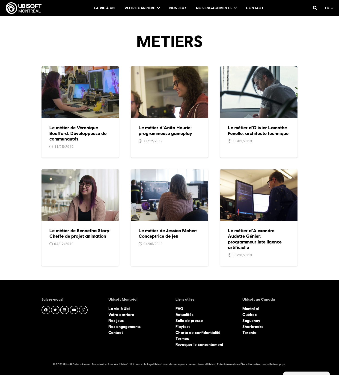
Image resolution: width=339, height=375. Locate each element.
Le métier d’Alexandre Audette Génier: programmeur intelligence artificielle (255, 239)
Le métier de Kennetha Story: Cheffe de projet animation (80, 233)
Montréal (250, 308)
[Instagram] (83, 310)
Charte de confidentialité (197, 332)
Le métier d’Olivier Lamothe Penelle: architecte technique (258, 130)
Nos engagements (124, 326)
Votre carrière (121, 314)
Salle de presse (189, 320)
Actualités (184, 314)
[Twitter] (55, 310)
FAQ (179, 308)
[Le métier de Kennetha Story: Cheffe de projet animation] (80, 172)
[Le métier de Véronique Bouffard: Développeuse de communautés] (80, 69)
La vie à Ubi (119, 308)
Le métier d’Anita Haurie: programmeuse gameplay (165, 130)
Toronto (249, 332)
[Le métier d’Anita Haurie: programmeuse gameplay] (169, 69)
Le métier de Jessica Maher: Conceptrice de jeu (168, 233)
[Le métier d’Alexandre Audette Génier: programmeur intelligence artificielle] (258, 172)
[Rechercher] (315, 8)
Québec (249, 314)
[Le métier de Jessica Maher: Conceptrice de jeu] (169, 172)
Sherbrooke (253, 326)
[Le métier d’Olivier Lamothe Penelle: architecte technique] (258, 69)
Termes (182, 338)
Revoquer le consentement (199, 344)
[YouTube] (74, 310)
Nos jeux (116, 320)
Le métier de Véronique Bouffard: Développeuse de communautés (78, 133)
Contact (115, 332)
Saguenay (251, 320)
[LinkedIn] (64, 310)
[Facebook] (46, 310)
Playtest (182, 326)
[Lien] (24, 8)
